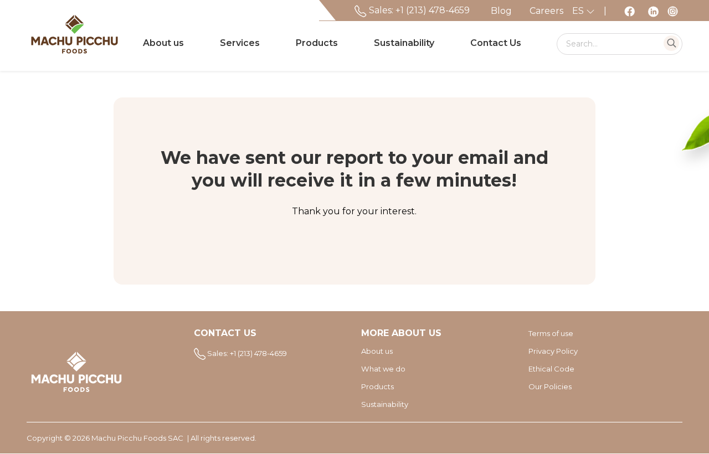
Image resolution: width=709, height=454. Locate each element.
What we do (383, 368)
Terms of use (550, 333)
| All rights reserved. (221, 438)
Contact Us (495, 43)
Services (240, 43)
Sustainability (404, 43)
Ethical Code (551, 368)
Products (317, 43)
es (579, 11)
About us (163, 43)
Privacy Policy (553, 351)
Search (671, 43)
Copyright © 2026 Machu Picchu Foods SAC (105, 438)
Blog (501, 11)
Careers (546, 11)
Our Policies (550, 386)
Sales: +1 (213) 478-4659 (418, 10)
